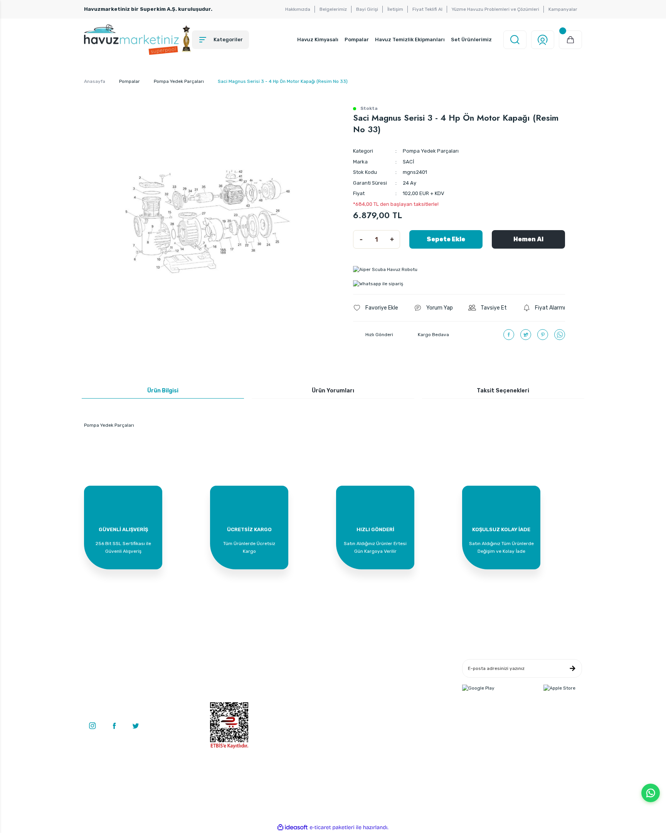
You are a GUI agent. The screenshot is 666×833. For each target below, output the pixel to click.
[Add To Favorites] (375, 308)
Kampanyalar (562, 9)
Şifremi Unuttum (228, 699)
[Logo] (138, 39)
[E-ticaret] (332, 827)
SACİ (408, 162)
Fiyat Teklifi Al (427, 9)
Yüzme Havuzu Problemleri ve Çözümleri (495, 9)
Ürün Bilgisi (162, 390)
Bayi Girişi (367, 9)
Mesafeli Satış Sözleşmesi (406, 664)
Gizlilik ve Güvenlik (398, 675)
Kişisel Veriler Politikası (403, 699)
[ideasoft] (292, 827)
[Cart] (570, 39)
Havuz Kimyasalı (317, 39)
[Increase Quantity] (392, 239)
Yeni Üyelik (221, 664)
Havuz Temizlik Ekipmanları (410, 39)
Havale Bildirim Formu (318, 687)
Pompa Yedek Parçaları (431, 151)
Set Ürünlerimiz (471, 39)
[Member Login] (542, 39)
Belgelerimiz (333, 9)
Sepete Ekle (446, 239)
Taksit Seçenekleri (503, 390)
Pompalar (357, 39)
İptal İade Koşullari (398, 687)
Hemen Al (528, 239)
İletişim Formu (309, 675)
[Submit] (572, 668)
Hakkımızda (297, 9)
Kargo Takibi (307, 699)
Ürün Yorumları (333, 390)
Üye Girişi (220, 675)
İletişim (395, 9)
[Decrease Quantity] (361, 239)
